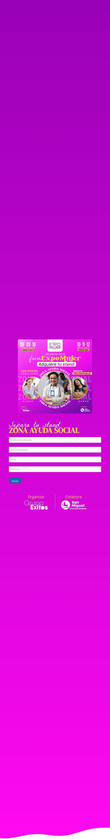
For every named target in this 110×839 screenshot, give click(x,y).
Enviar (15, 480)
